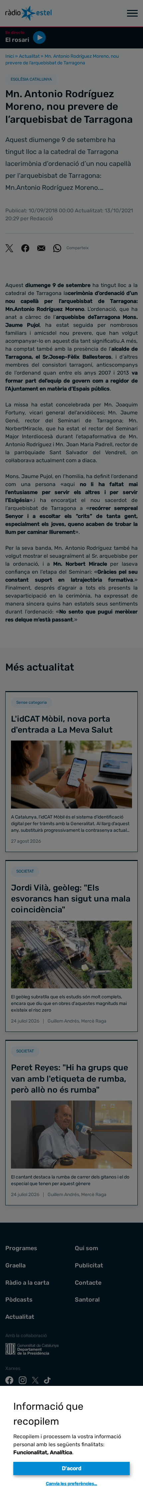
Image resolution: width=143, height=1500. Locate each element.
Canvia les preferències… (71, 1483)
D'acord (71, 1468)
